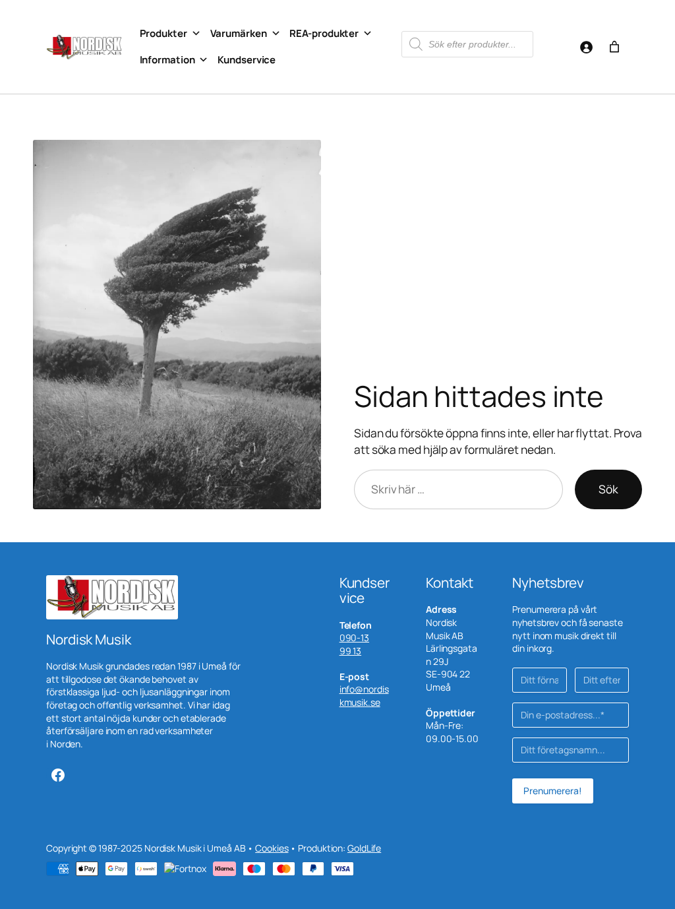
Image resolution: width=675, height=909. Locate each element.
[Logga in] (586, 46)
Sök (608, 489)
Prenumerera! (552, 790)
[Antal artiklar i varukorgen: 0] (615, 46)
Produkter (163, 33)
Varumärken (238, 33)
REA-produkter (324, 33)
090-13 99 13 (354, 644)
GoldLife (364, 848)
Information (167, 60)
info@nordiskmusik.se (364, 695)
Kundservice (247, 60)
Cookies (271, 848)
